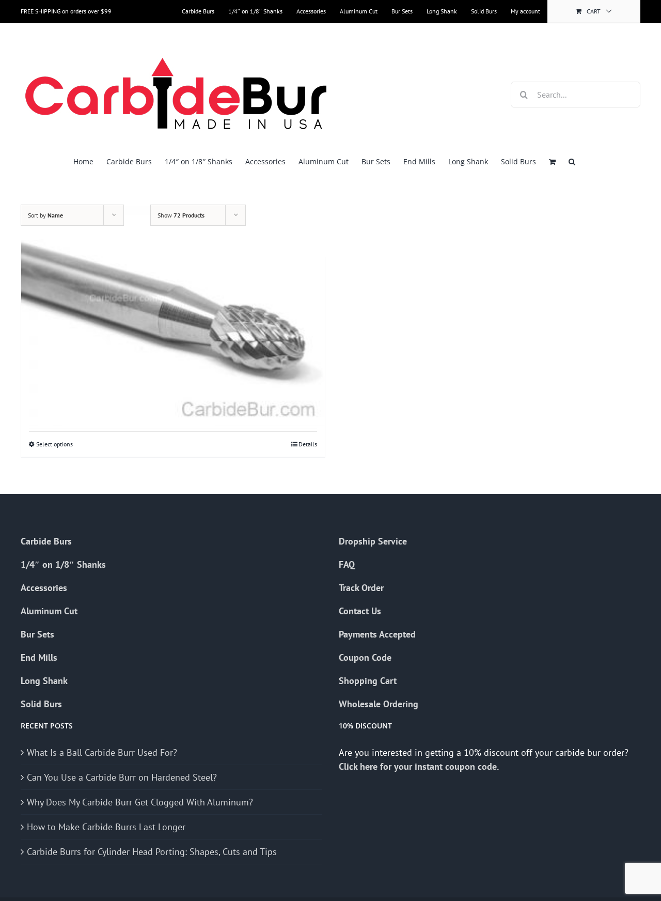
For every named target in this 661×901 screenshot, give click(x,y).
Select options (54, 444)
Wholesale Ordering (378, 704)
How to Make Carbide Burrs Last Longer (106, 827)
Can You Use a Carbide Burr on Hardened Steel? (122, 777)
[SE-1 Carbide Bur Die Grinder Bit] (173, 312)
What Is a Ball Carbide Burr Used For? (102, 752)
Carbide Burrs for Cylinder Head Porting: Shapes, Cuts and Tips (152, 852)
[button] (572, 161)
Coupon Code (365, 657)
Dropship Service (373, 541)
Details (307, 444)
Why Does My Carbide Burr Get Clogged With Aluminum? (140, 802)
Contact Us (360, 611)
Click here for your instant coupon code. (420, 766)
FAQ (347, 564)
